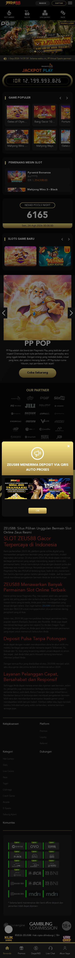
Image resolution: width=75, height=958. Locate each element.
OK (37, 510)
